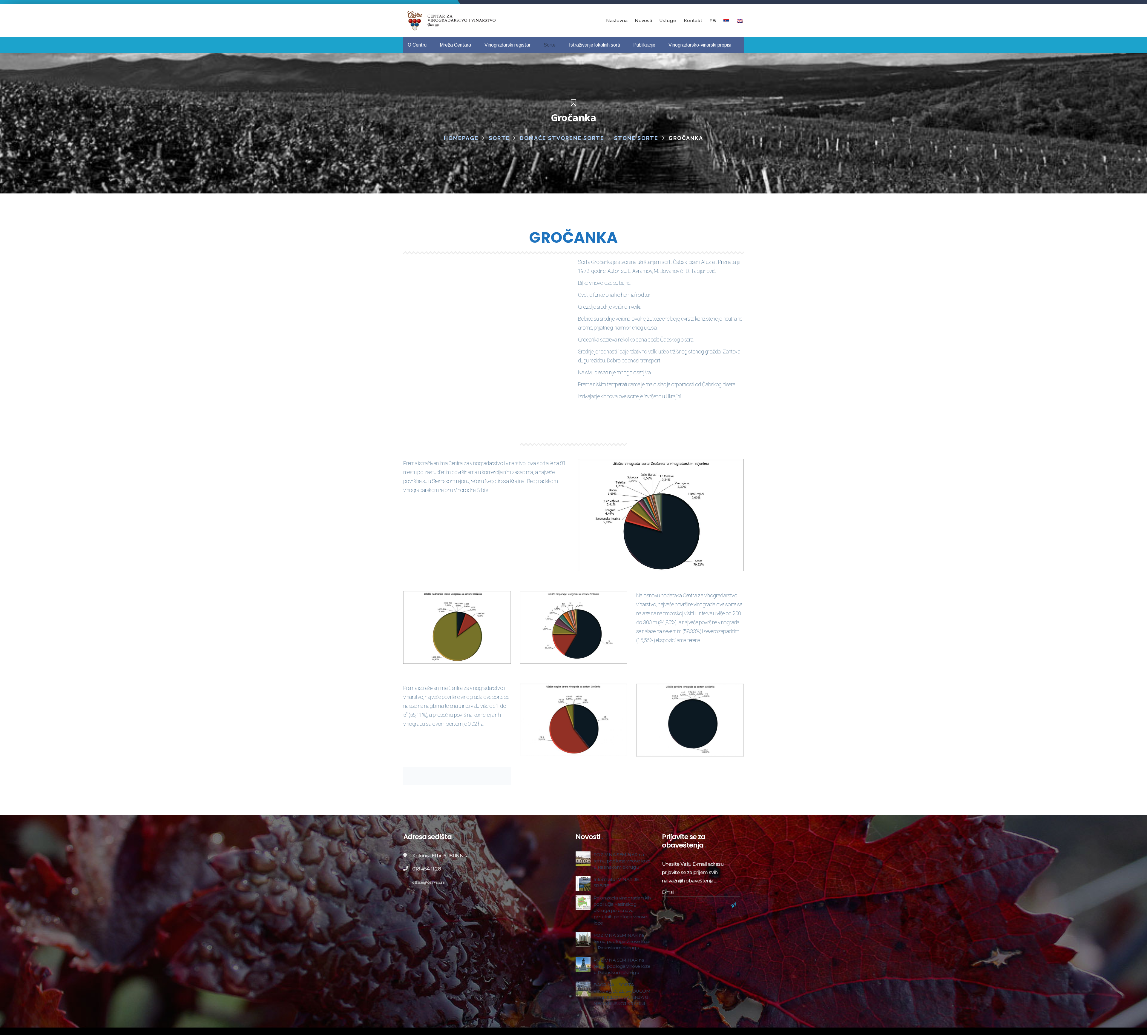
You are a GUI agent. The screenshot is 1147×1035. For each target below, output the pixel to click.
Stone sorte (636, 138)
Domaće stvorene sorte (562, 138)
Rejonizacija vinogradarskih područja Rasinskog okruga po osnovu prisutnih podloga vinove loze (622, 910)
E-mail (668, 892)
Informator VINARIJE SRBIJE (616, 882)
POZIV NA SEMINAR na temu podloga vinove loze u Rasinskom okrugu (622, 861)
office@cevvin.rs (428, 882)
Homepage (461, 138)
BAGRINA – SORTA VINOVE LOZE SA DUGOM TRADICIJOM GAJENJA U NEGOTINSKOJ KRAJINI (622, 994)
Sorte (499, 138)
